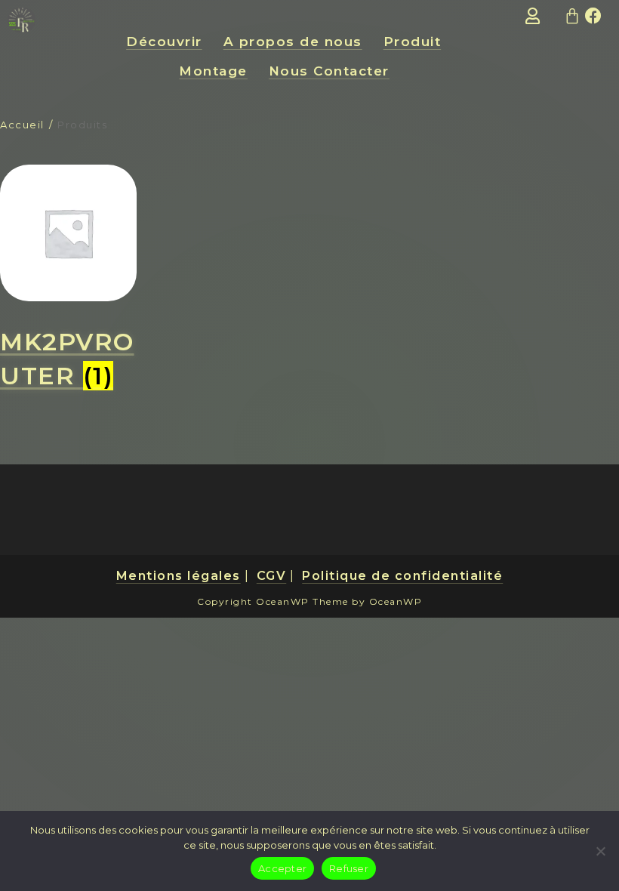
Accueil (22, 125)
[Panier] (572, 16)
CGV (272, 576)
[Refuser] (600, 851)
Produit (412, 41)
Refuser (348, 868)
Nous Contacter (329, 71)
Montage (213, 71)
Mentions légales (178, 576)
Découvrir (164, 41)
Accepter (282, 868)
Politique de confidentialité (402, 576)
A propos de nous (292, 41)
